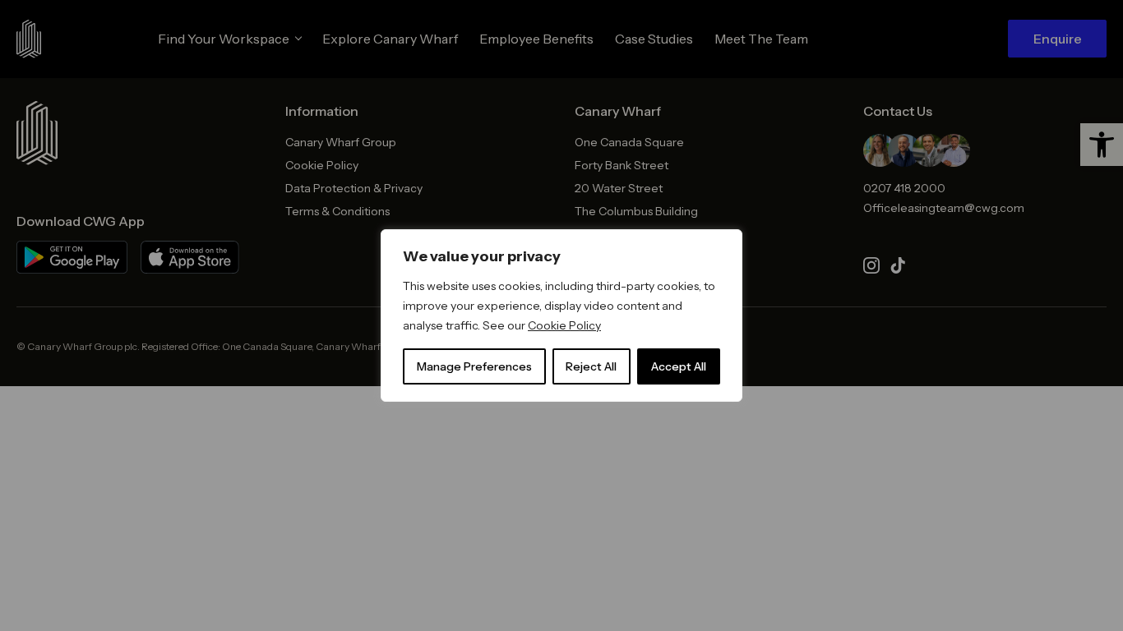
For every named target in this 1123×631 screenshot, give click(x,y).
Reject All (591, 366)
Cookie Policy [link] (564, 325)
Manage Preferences (474, 366)
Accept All (678, 366)
